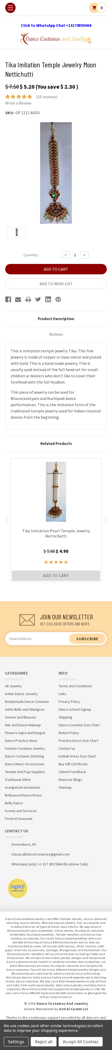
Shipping (65, 717)
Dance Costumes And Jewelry (62, 1003)
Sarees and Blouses (20, 717)
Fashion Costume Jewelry (25, 748)
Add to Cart (56, 575)
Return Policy (69, 732)
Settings (16, 1042)
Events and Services (21, 810)
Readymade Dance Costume (27, 701)
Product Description (56, 318)
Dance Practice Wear (21, 740)
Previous (7, 520)
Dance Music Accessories (25, 764)
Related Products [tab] (56, 443)
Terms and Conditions (75, 686)
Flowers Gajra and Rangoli (25, 732)
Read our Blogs (70, 779)
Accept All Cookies (80, 1042)
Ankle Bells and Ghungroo (25, 709)
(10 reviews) (46, 96)
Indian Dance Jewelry (21, 693)
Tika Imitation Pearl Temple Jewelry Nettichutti (56, 533)
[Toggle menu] (10, 8)
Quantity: (31, 255)
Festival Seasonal (18, 818)
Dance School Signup (75, 709)
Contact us (67, 748)
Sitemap (65, 787)
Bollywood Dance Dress (23, 795)
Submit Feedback (72, 771)
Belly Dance (14, 803)
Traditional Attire (18, 779)
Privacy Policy (69, 701)
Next (105, 520)
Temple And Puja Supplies (25, 771)
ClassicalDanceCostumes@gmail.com (40, 854)
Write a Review (18, 103)
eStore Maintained (38, 1009)
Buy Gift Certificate (73, 764)
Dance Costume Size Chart (79, 725)
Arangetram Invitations (22, 787)
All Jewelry (13, 686)
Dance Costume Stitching (24, 756)
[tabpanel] (56, 520)
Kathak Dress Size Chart (77, 756)
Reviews (56, 334)
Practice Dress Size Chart (78, 740)
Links (62, 693)
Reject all (43, 1042)
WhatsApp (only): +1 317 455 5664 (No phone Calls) (49, 864)
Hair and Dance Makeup (23, 725)
